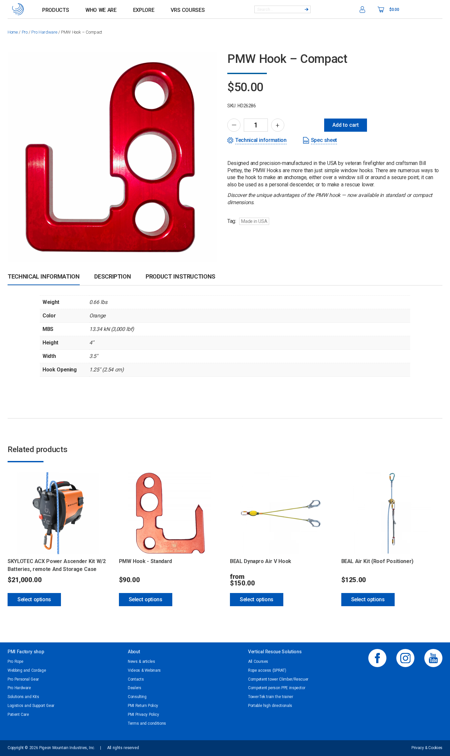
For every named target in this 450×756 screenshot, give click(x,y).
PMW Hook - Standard (145, 561)
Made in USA (254, 221)
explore (144, 10)
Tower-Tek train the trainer (270, 696)
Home (13, 32)
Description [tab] (112, 276)
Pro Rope (15, 661)
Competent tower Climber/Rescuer (278, 679)
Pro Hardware (44, 32)
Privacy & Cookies (426, 747)
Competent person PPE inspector (276, 688)
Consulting (137, 696)
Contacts (136, 679)
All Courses (258, 661)
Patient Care (18, 714)
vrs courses (188, 10)
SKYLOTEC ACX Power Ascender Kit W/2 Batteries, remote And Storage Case (57, 565)
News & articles (141, 661)
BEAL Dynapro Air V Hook (260, 561)
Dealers (134, 688)
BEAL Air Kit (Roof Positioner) (377, 561)
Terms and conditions (147, 723)
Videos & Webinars (144, 670)
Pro (25, 32)
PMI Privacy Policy (143, 714)
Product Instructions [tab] (180, 276)
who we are (100, 10)
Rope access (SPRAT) (267, 670)
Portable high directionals (270, 705)
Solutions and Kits (23, 696)
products (55, 10)
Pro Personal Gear (23, 679)
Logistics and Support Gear (31, 705)
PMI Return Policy (143, 705)
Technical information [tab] (44, 276)
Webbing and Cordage (27, 670)
